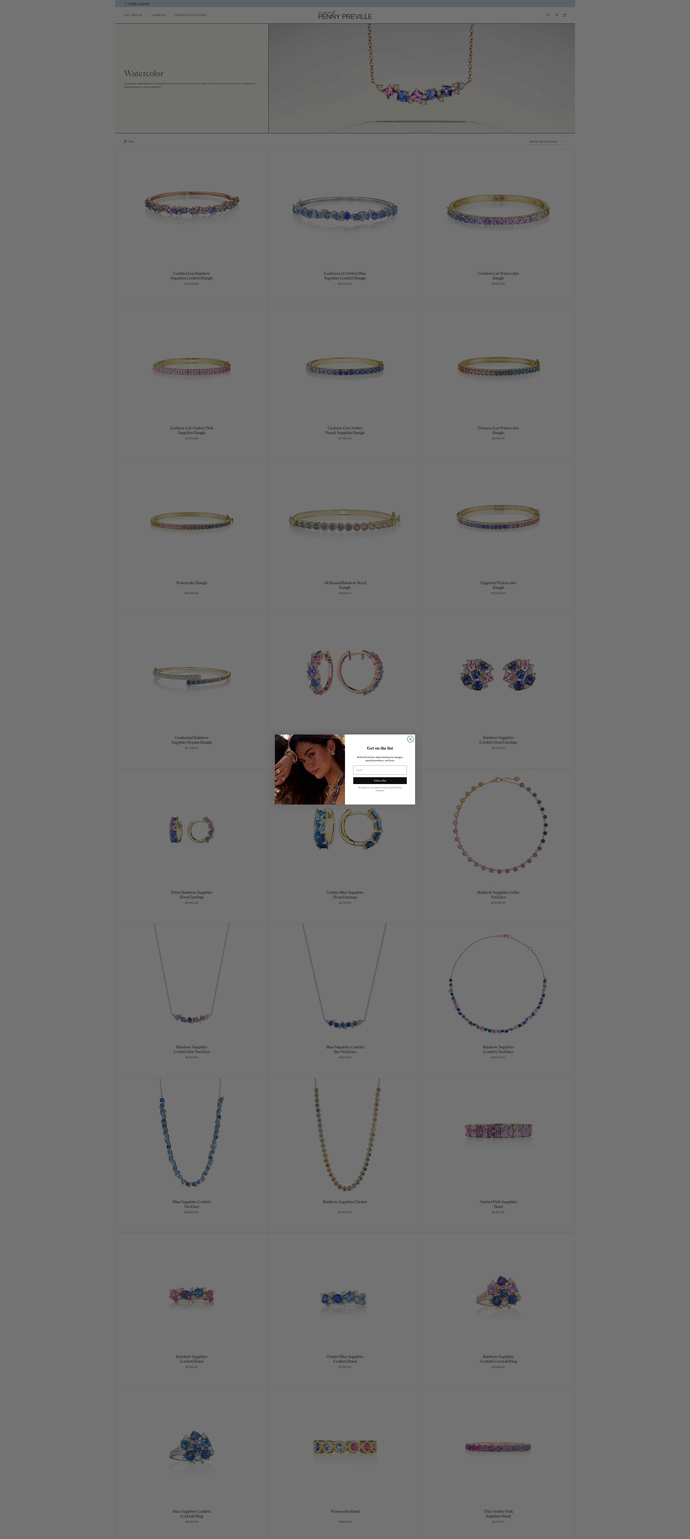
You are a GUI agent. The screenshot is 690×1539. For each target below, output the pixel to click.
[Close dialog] (410, 739)
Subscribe (380, 780)
